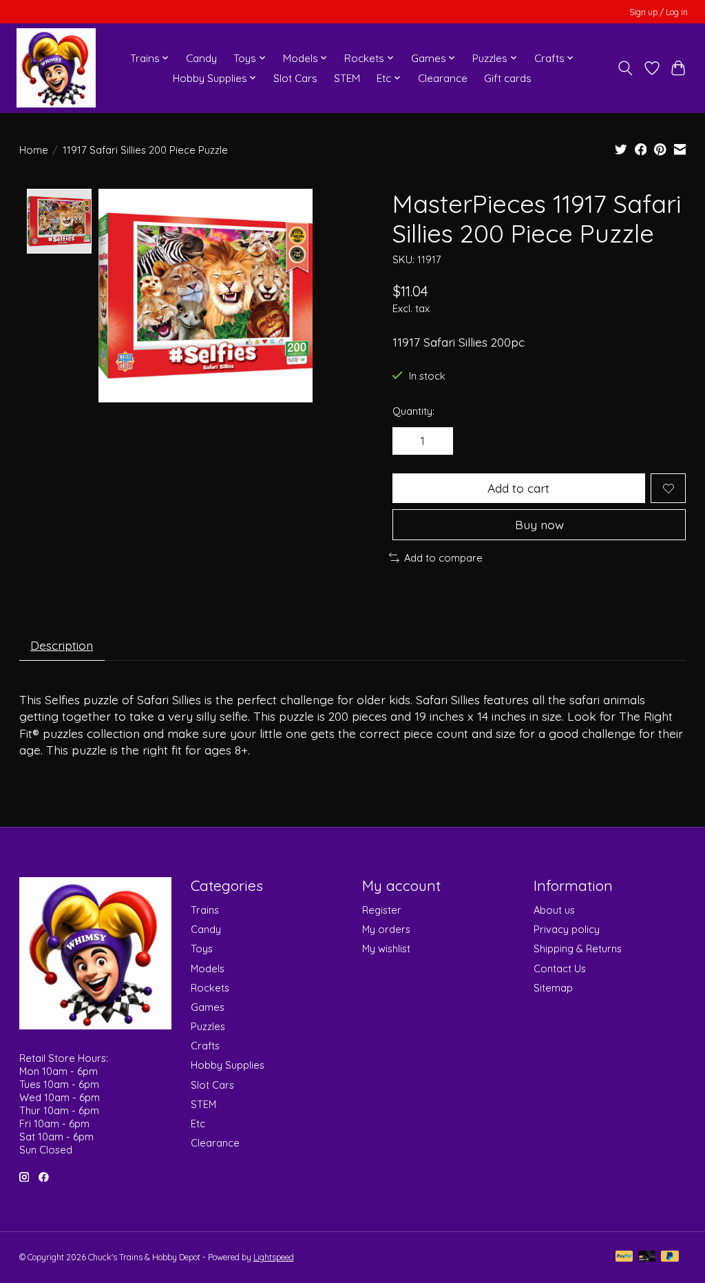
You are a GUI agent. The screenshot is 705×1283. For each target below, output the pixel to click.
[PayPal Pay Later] (670, 1257)
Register (381, 909)
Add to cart (518, 487)
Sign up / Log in (658, 12)
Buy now (539, 524)
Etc (198, 1123)
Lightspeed (273, 1257)
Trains (205, 909)
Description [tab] (61, 645)
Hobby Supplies (227, 1064)
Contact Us (560, 968)
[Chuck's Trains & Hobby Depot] (56, 67)
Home (33, 149)
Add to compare (443, 557)
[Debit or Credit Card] (647, 1257)
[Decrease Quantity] (407, 441)
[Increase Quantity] (437, 441)
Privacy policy (567, 929)
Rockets (210, 987)
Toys (202, 948)
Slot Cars (295, 78)
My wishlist (386, 948)
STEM (347, 78)
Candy (201, 58)
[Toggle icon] (625, 68)
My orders (386, 929)
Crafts (205, 1045)
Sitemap (553, 987)
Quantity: (413, 411)
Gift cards (508, 78)
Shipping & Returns (578, 948)
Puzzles (208, 1026)
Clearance (442, 78)
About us (554, 909)
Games (207, 1007)
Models (207, 968)
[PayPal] (624, 1257)
